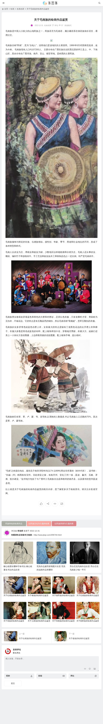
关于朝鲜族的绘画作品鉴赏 (87, 621)
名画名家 (20, 9)
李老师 (20, 531)
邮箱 (40, 676)
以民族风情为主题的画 (64, 523)
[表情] (90, 669)
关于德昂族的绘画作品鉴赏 (63, 595)
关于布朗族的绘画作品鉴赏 (63, 621)
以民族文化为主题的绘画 (39, 523)
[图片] (94, 669)
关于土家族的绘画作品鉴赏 (39, 621)
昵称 (8, 676)
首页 (6, 9)
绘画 (12, 9)
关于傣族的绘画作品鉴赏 (38, 595)
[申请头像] (96, 651)
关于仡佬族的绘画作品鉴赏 (87, 595)
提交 (13, 683)
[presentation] (84, 546)
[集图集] (51, 3)
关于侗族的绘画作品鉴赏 (13, 621)
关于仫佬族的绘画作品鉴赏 (14, 595)
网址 (72, 676)
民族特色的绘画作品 (13, 523)
